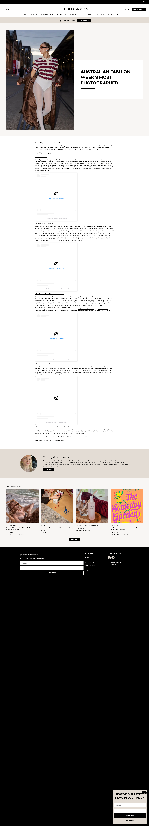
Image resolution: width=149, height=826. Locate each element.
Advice (117, 14)
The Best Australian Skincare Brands (87, 525)
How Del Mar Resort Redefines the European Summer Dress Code (21, 529)
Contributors (28, 2)
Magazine (10, 2)
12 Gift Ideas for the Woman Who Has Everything (57, 528)
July (59, 20)
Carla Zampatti (55, 305)
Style (54, 14)
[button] (74, 539)
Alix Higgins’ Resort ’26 (71, 368)
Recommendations (91, 14)
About (35, 2)
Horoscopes (110, 14)
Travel (123, 14)
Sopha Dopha (74, 367)
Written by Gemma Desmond (56, 457)
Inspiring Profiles (44, 14)
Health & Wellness (69, 14)
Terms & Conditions (114, 562)
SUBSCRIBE (52, 573)
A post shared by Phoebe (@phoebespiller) (56, 218)
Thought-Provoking (30, 14)
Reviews (101, 14)
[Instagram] (143, 1)
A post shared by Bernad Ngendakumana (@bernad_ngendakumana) (56, 288)
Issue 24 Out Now (69, 20)
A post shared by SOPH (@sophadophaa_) (56, 422)
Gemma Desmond (85, 92)
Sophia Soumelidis (115, 534)
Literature (80, 14)
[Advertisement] (19, 165)
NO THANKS (130, 820)
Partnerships (18, 2)
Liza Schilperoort (10, 534)
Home (4, 2)
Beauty (59, 14)
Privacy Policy (112, 564)
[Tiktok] (145, 1)
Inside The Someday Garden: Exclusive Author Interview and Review (125, 529)
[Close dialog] (144, 792)
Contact (41, 2)
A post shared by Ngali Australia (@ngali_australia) (56, 359)
